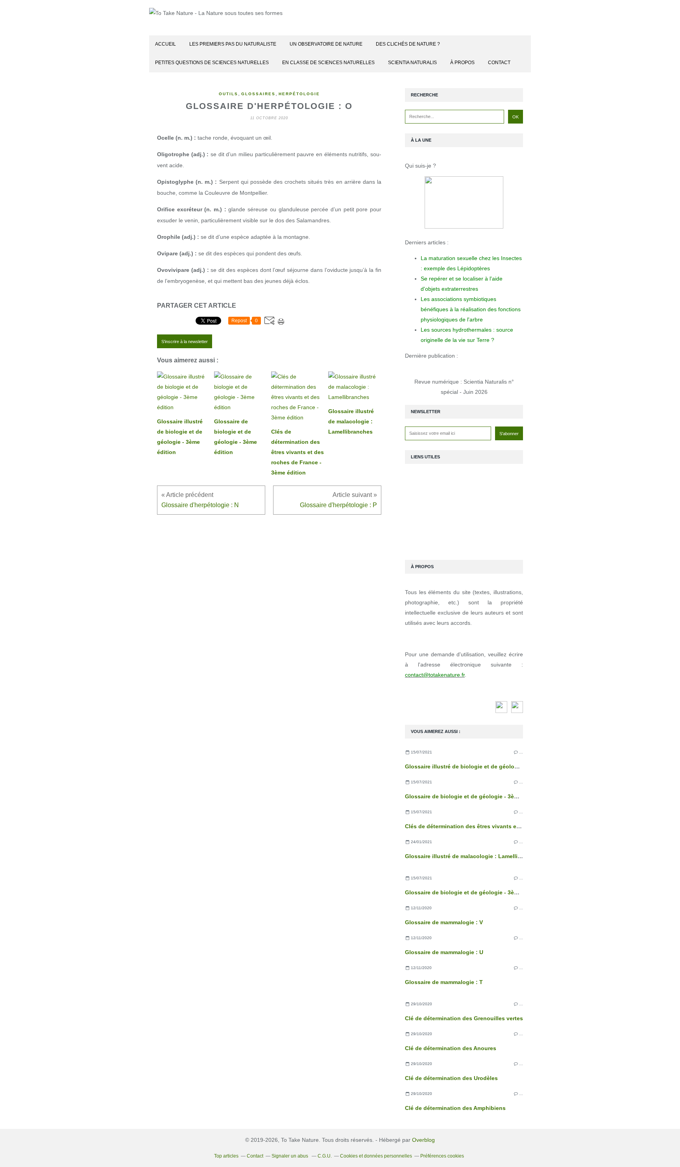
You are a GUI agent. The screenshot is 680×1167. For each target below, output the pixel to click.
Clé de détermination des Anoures (450, 1048)
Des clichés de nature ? (408, 44)
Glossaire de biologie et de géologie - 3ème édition (473, 796)
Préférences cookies (442, 1156)
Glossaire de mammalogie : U (444, 952)
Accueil (165, 44)
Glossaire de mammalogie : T (444, 982)
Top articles (226, 1156)
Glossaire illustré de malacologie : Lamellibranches (474, 856)
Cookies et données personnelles (376, 1156)
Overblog (423, 1140)
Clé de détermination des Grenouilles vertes (464, 1018)
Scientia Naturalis (412, 62)
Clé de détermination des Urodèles (451, 1078)
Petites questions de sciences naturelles (212, 62)
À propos (462, 62)
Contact (499, 62)
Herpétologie (299, 94)
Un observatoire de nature (326, 44)
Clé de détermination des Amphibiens (455, 1108)
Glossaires (258, 94)
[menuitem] (165, 44)
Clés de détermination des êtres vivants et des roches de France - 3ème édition (511, 826)
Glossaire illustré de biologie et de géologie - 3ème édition (483, 766)
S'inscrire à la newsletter (184, 341)
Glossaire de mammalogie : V (444, 922)
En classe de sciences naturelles (328, 62)
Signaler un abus (290, 1156)
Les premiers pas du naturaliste (232, 44)
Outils (228, 94)
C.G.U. (325, 1156)
